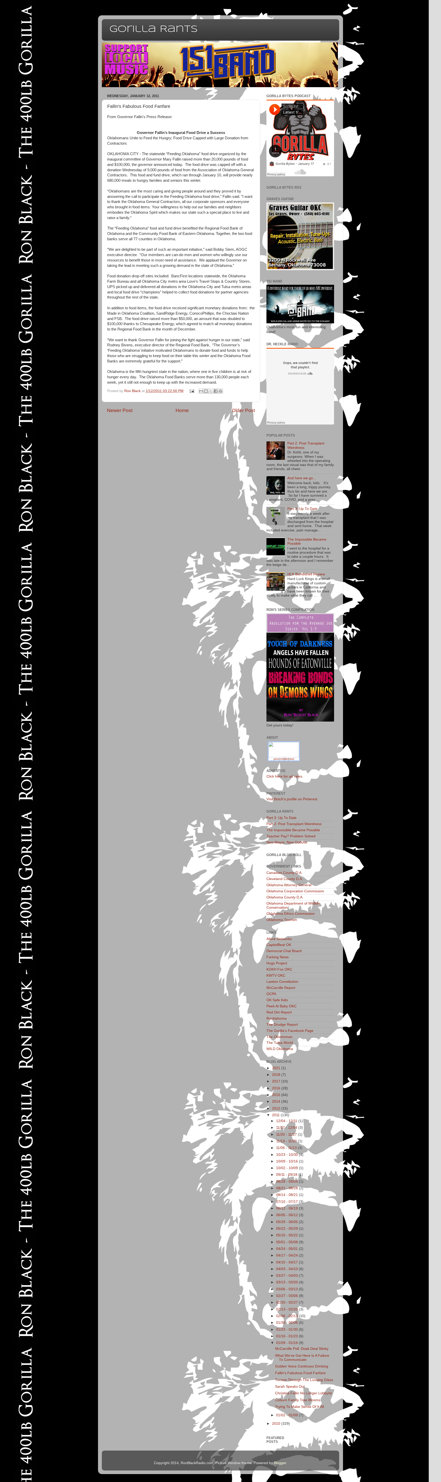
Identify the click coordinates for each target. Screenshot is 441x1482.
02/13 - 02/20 (287, 1309)
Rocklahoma (276, 1018)
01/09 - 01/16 (287, 1343)
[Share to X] (210, 391)
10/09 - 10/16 (287, 1161)
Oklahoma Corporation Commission (295, 891)
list (286, 758)
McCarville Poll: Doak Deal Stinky (301, 1349)
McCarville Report (280, 988)
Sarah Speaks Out (290, 1386)
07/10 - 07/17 (287, 1202)
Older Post (243, 410)
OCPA (271, 994)
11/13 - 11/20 (287, 1141)
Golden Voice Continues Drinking (301, 1366)
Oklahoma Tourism (281, 920)
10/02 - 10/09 (287, 1168)
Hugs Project (276, 963)
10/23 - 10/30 (287, 1155)
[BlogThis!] (206, 391)
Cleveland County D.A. (284, 879)
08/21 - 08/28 (287, 1188)
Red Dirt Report (279, 1012)
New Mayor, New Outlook (286, 842)
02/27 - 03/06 (287, 1296)
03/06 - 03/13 (287, 1289)
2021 (276, 1068)
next (291, 758)
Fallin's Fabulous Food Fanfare (300, 1373)
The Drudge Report (282, 1025)
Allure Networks (279, 939)
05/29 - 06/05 (287, 1222)
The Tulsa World (279, 1043)
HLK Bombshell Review (306, 574)
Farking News (277, 957)
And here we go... (301, 478)
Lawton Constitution (282, 982)
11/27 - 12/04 (287, 1128)
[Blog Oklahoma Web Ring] (283, 749)
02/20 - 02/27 (287, 1302)
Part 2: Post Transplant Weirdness (294, 824)
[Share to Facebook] (215, 391)
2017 (276, 1081)
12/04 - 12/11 (287, 1121)
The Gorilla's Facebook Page (289, 1031)
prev (276, 758)
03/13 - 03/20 (287, 1282)
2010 (276, 1424)
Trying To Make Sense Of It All (299, 1407)
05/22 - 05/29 (287, 1228)
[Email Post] (191, 391)
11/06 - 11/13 (287, 1148)
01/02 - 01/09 (287, 1415)
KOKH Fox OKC (279, 969)
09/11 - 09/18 (287, 1175)
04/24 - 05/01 (287, 1249)
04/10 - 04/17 (287, 1262)
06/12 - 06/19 (287, 1208)
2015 (276, 1095)
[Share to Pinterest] (220, 391)
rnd (282, 758)
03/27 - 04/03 (287, 1276)
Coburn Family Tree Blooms (297, 1400)
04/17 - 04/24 (287, 1255)
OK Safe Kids (277, 1000)
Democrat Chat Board (284, 951)
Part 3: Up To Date (302, 509)
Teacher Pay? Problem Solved (290, 836)
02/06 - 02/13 (287, 1316)
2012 (276, 1108)
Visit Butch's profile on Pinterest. (292, 799)
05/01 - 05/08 (287, 1242)
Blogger (280, 1463)
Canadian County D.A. (284, 873)
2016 (276, 1088)
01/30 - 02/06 (287, 1323)
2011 (276, 1115)
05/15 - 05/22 (287, 1235)
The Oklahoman (279, 1037)
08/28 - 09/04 (287, 1181)
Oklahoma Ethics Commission (290, 914)
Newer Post (119, 410)
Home (182, 410)
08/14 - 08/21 (287, 1195)
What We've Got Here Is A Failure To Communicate (302, 1358)
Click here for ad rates (284, 776)
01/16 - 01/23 (287, 1336)
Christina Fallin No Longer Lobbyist (303, 1393)
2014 (276, 1101)
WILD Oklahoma (279, 1049)
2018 (276, 1075)
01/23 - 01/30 (287, 1329)
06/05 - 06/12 (287, 1215)
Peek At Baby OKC (281, 1006)
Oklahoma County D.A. (284, 897)
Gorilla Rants (153, 29)
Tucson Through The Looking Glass (304, 1380)
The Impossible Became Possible (293, 830)
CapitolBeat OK (278, 945)
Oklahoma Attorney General (288, 885)
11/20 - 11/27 (287, 1134)
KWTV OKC (275, 975)
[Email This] (201, 391)
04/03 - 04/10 (287, 1269)
